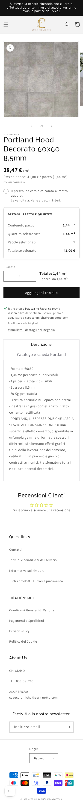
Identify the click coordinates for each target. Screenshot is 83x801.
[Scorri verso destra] (52, 126)
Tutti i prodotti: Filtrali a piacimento (36, 581)
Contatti (15, 549)
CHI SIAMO (17, 671)
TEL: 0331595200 (21, 681)
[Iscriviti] (68, 727)
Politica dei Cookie (23, 641)
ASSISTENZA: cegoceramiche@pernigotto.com (33, 695)
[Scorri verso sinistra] (31, 126)
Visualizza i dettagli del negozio (31, 330)
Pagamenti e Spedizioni (26, 621)
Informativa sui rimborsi (27, 571)
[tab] (41, 344)
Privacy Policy (19, 631)
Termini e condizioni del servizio (33, 560)
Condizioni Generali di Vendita (31, 610)
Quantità (9, 267)
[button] (6, 24)
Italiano (39, 758)
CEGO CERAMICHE (36, 799)
